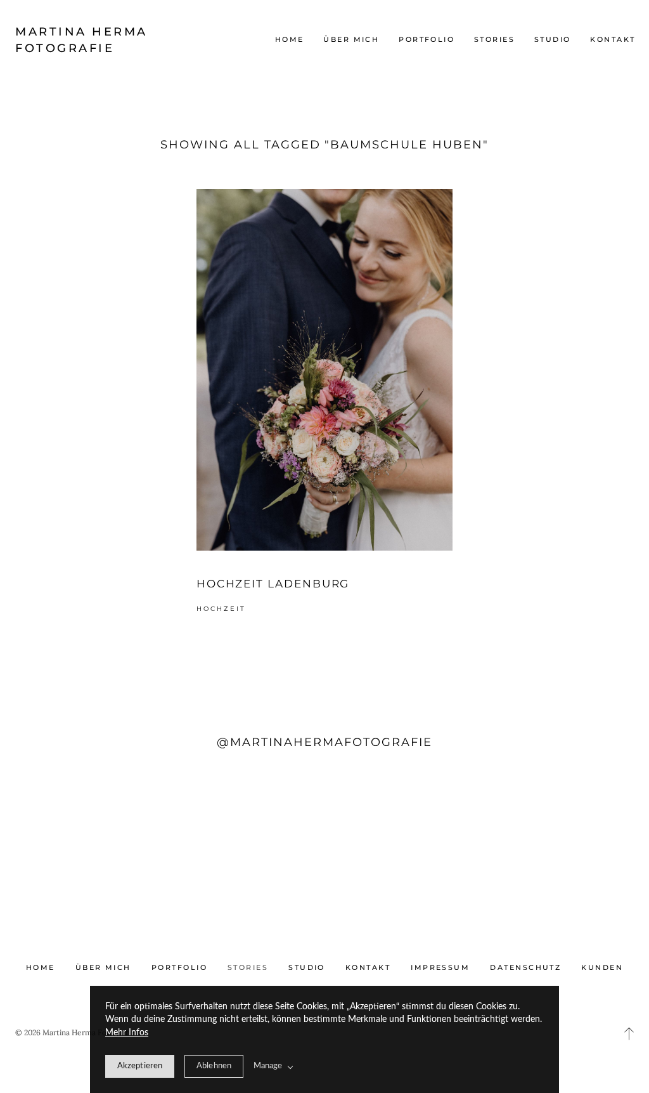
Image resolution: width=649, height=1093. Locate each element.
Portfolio (426, 39)
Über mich (351, 39)
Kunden (602, 967)
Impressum (440, 967)
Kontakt (612, 39)
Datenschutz (525, 967)
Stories (494, 39)
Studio (552, 39)
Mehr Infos (126, 1032)
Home (289, 39)
